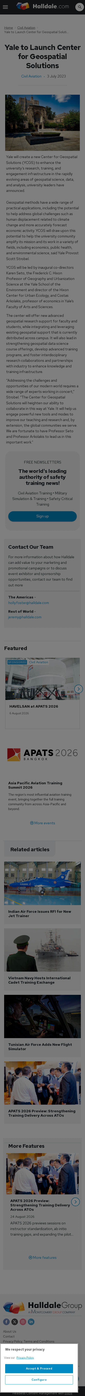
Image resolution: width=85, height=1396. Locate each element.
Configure (39, 1379)
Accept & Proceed (39, 1368)
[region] (39, 1368)
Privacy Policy (25, 1358)
